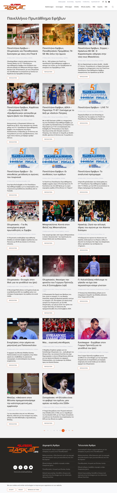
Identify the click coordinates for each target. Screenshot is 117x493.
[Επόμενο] (72, 430)
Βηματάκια (78, 1)
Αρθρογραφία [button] (61, 1)
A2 (103, 234)
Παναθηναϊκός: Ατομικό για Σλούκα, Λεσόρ (56, 469)
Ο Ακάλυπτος (86, 1)
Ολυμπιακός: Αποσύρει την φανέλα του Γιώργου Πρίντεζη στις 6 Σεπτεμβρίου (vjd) (57, 282)
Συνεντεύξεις (70, 1)
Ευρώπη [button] (100, 7)
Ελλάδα (30, 58)
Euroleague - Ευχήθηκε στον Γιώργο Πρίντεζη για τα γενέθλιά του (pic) (92, 345)
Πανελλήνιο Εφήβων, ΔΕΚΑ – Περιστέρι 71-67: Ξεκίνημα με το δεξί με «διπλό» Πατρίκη (58, 110)
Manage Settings (33, 489)
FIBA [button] (94, 7)
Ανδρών (107, 289)
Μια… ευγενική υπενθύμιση (56, 342)
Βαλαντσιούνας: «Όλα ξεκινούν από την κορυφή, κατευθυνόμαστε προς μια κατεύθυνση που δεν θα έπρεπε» (58, 457)
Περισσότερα (13, 78)
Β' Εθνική (34, 410)
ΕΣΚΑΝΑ (34, 234)
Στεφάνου (70, 346)
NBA (106, 7)
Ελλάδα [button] (76, 7)
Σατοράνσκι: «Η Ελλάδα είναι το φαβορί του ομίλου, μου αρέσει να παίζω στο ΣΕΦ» (57, 400)
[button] (113, 6)
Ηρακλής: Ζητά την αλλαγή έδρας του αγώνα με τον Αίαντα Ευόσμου (94, 227)
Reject (21, 489)
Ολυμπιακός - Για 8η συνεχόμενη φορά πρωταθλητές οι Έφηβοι (19, 227)
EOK (29, 181)
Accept (11, 489)
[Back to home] (14, 6)
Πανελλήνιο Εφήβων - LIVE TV (93, 107)
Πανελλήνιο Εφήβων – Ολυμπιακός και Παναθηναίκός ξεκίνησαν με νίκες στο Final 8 (22, 51)
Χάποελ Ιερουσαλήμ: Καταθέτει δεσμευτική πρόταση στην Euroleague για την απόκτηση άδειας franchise (56, 475)
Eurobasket (70, 407)
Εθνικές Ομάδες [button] (85, 7)
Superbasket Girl (95, 1)
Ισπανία (67, 231)
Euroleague (105, 352)
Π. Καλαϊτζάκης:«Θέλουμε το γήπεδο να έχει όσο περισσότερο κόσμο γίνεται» (92, 282)
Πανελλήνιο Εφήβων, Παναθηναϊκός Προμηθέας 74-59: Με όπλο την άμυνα (57, 51)
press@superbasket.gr (26, 472)
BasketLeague (49, 7)
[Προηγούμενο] (44, 430)
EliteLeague (68, 7)
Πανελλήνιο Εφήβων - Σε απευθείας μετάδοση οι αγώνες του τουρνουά (23, 174)
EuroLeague (59, 7)
